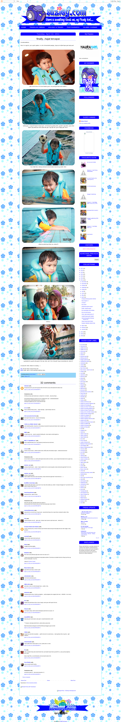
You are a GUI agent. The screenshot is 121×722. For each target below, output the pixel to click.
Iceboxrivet (83, 531)
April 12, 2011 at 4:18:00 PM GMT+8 (32, 563)
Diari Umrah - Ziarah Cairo (86, 369)
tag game (82, 486)
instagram (82, 430)
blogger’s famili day (91, 194)
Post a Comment (26, 677)
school (81, 470)
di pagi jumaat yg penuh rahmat (89, 298)
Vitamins (82, 496)
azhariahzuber (27, 576)
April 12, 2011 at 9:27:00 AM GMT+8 (32, 444)
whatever (82, 501)
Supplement (83, 482)
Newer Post (23, 680)
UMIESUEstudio (63, 721)
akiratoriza (26, 592)
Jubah (81, 432)
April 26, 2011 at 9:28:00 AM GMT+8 (32, 674)
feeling (81, 380)
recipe (81, 465)
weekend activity (84, 499)
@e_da (26, 407)
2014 (82, 274)
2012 (82, 278)
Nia (25, 650)
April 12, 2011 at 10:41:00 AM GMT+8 (32, 469)
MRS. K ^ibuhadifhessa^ (30, 440)
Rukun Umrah (83, 469)
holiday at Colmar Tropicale (86, 406)
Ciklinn (25, 632)
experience (82, 374)
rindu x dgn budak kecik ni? (88, 314)
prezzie (82, 460)
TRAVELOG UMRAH (37, 27)
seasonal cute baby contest (86, 472)
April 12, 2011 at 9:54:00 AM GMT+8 (32, 460)
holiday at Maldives (84, 417)
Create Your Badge (89, 153)
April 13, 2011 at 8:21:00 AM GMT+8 (32, 657)
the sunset (84, 304)
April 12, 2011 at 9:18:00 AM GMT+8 (32, 428)
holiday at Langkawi (84, 415)
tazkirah (82, 487)
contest (82, 364)
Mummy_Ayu (84, 516)
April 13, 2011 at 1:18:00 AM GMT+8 (32, 645)
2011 (82, 280)
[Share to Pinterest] (44, 374)
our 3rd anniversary (91, 186)
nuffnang (82, 455)
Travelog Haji (83, 491)
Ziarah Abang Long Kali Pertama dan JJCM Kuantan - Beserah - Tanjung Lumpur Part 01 (88, 533)
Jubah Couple (83, 433)
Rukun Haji (82, 467)
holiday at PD (27, 376)
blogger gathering (84, 359)
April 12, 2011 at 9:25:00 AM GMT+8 (32, 436)
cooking (82, 366)
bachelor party (83, 356)
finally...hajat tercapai (86, 308)
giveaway (82, 390)
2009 (82, 333)
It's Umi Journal (84, 526)
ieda (25, 518)
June (83, 293)
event (81, 373)
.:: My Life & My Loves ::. (86, 511)
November (84, 283)
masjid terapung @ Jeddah (88, 316)
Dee (25, 600)
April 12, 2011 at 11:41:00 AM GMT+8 (32, 496)
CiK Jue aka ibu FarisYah (30, 416)
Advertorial (82, 346)
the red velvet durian (86, 312)
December (84, 281)
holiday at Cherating (84, 405)
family (81, 378)
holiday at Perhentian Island (86, 422)
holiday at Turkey (84, 427)
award (81, 354)
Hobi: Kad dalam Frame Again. (87, 527)
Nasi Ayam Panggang (85, 513)
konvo (81, 438)
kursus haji (82, 440)
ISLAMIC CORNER (90, 27)
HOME (23, 27)
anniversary (83, 351)
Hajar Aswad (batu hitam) (87, 321)
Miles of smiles (84, 521)
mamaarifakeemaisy (29, 510)
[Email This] (38, 374)
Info (81, 428)
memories (82, 448)
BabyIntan (26, 552)
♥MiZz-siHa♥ (27, 584)
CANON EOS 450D (84, 361)
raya (81, 464)
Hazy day (83, 522)
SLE (81, 475)
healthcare (82, 395)
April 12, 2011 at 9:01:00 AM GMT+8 (32, 389)
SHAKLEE (82, 474)
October (84, 285)
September (84, 287)
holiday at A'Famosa (84, 401)
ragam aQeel (83, 462)
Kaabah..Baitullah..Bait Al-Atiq (88, 323)
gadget (82, 386)
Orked (25, 544)
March (83, 325)
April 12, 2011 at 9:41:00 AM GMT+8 (32, 452)
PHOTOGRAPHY (73, 27)
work (81, 502)
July (83, 291)
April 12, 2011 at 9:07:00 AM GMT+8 (32, 403)
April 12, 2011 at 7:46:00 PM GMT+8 (32, 612)
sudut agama (83, 480)
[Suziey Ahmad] (89, 151)
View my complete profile (84, 123)
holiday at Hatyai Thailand (86, 410)
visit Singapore (83, 492)
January (84, 329)
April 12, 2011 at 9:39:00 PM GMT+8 (32, 627)
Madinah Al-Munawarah (85, 443)
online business (83, 457)
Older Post (73, 680)
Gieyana (26, 608)
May (83, 295)
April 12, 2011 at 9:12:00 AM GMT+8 (32, 411)
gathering (82, 388)
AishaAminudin (27, 641)
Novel (81, 454)
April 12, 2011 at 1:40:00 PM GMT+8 (32, 540)
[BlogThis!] (40, 374)
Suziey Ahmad (84, 121)
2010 (82, 331)
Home (48, 680)
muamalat (82, 450)
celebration (82, 363)
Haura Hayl (83, 393)
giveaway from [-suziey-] (92, 210)
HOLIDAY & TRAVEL (55, 27)
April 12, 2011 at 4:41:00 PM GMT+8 (32, 588)
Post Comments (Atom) (32, 682)
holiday (82, 400)
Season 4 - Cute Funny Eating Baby (92, 171)
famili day (82, 376)
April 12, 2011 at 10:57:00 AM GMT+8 (32, 488)
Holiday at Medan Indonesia (86, 418)
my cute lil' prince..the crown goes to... (92, 179)
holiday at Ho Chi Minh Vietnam (87, 412)
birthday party (83, 358)
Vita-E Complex (83, 494)
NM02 (25, 432)
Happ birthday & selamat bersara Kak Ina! (89, 517)
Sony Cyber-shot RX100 (85, 477)
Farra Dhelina (27, 662)
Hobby (81, 398)
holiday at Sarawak (84, 425)
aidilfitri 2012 (83, 349)
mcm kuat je (90, 234)
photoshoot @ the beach (87, 306)
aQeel (81, 353)
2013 (82, 276)
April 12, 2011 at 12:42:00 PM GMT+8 (32, 514)
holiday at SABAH (84, 423)
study (81, 479)
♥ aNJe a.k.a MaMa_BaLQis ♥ (31, 424)
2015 (82, 272)
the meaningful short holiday (88, 310)
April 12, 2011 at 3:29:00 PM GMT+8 (32, 548)
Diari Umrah (83, 368)
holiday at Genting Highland (86, 408)
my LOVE (82, 452)
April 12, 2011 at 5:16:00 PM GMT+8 (32, 604)
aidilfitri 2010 (83, 348)
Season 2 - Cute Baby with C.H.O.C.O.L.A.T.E (92, 203)
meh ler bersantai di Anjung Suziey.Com (88, 319)
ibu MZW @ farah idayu (29, 483)
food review (83, 381)
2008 (82, 335)
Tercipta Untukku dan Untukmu (31, 526)
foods (81, 383)
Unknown (26, 385)
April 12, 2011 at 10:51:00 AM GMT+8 (32, 478)
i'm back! (84, 302)
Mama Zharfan (27, 567)
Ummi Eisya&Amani (29, 492)
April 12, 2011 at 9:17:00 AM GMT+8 (32, 419)
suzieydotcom (83, 484)
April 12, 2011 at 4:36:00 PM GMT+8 (32, 579)
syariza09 (26, 536)
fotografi (82, 385)
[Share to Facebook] (43, 374)
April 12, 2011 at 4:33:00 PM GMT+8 (32, 571)
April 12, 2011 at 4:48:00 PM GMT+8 (32, 596)
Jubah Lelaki (83, 435)
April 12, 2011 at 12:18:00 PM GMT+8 (32, 505)
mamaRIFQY (27, 617)
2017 (82, 268)
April (83, 297)
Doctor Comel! (32, 561)
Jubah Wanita (83, 437)
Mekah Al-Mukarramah (85, 447)
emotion (82, 371)
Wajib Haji (82, 497)
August (83, 289)
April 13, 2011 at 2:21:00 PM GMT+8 (32, 666)
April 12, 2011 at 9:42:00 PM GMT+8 (32, 637)
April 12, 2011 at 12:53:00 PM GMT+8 (32, 531)
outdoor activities (84, 459)
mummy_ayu (27, 465)
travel (81, 489)
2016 (82, 270)
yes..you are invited (91, 162)
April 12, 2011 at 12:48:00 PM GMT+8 (32, 522)
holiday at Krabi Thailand (86, 413)
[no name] (82, 344)
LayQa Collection (84, 442)
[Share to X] (41, 374)
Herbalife (82, 396)
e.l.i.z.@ (26, 448)
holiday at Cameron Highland (87, 403)
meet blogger (83, 445)
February (84, 327)
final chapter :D (85, 300)
